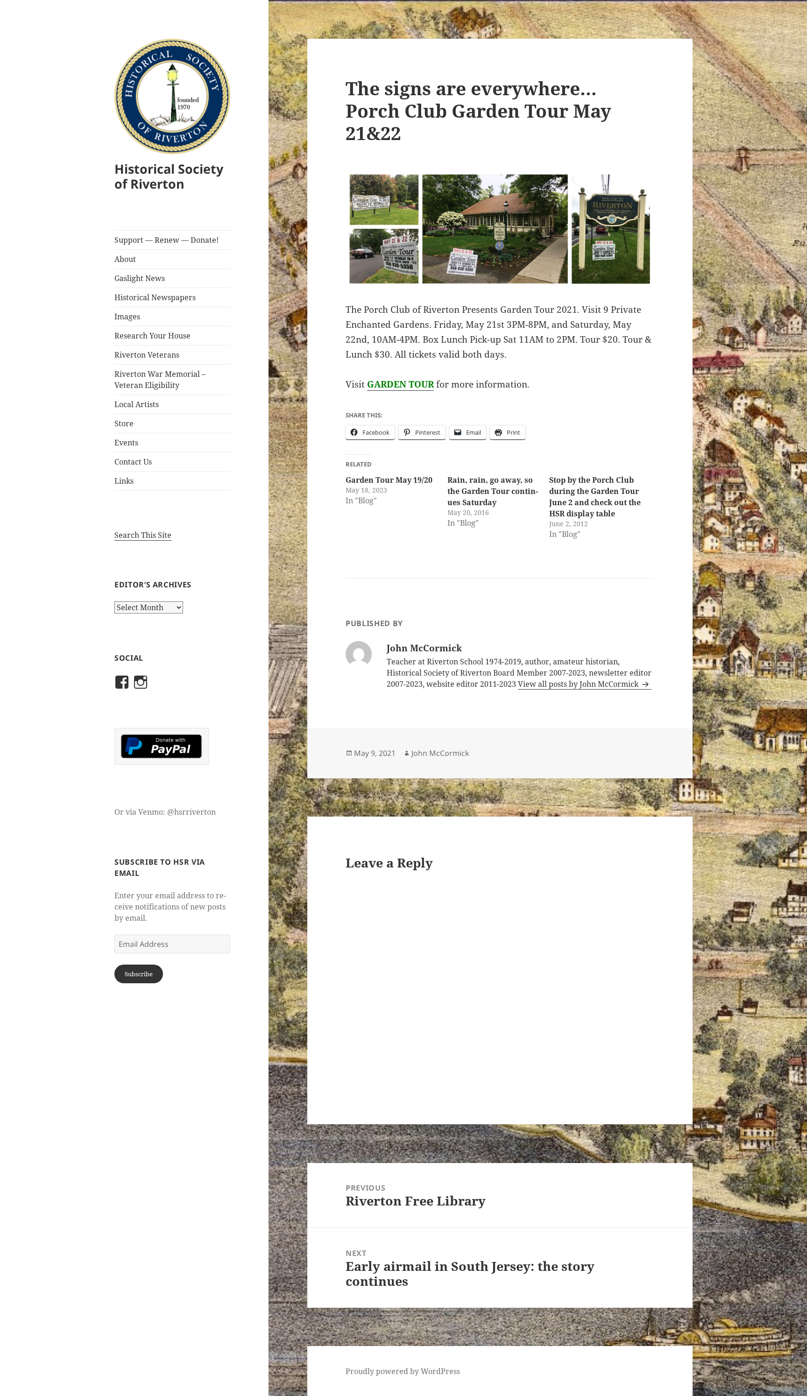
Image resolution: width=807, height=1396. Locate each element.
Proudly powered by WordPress (403, 1371)
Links (124, 481)
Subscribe (139, 974)
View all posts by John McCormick (579, 684)
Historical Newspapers (155, 297)
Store (124, 423)
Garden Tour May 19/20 (389, 480)
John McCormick (440, 753)
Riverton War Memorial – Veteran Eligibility (159, 379)
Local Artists (136, 404)
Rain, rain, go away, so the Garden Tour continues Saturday (492, 491)
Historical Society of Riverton (168, 176)
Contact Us (133, 462)
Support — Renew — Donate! (166, 240)
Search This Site (142, 535)
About (125, 259)
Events (126, 442)
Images (127, 316)
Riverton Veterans (146, 355)
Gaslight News (139, 278)
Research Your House (152, 336)
